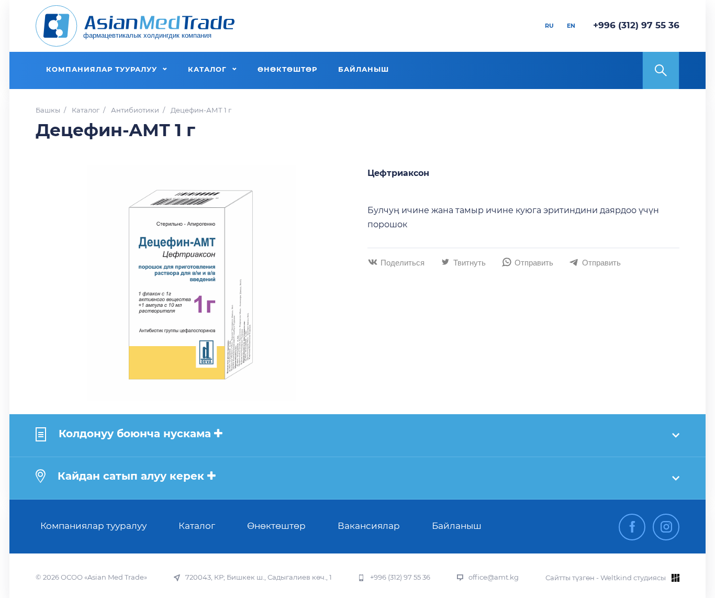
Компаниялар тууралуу (93, 526)
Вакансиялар (369, 526)
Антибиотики (135, 110)
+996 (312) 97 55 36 (636, 25)
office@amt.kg (493, 577)
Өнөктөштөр (276, 526)
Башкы (48, 110)
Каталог (85, 110)
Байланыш (457, 526)
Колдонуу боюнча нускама (134, 433)
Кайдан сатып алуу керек (130, 476)
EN (571, 25)
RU (549, 25)
